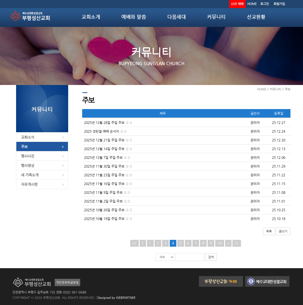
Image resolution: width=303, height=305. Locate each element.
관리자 (255, 122)
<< (134, 243)
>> (237, 243)
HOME (252, 3)
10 (219, 243)
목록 (269, 231)
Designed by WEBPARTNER (116, 297)
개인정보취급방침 (67, 282)
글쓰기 (283, 231)
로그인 (264, 3)
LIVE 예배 (237, 3)
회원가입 (279, 3)
